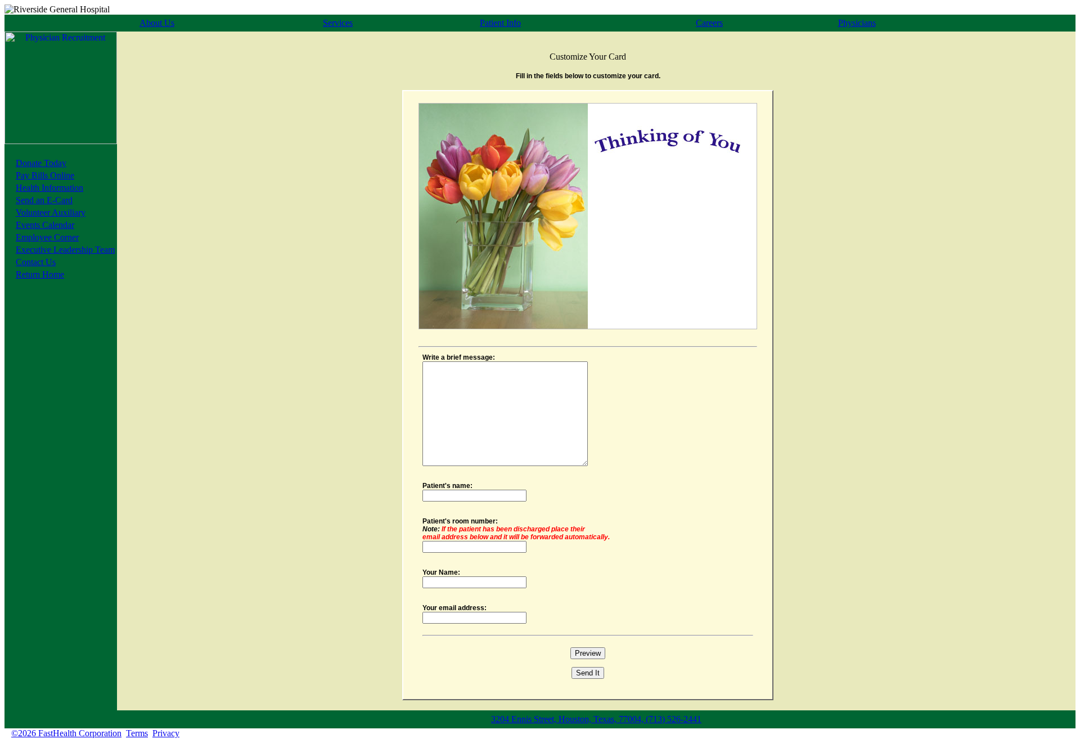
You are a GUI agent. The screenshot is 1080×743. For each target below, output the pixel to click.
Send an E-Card (44, 200)
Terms (137, 733)
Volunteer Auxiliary (51, 212)
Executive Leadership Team (65, 249)
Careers (709, 23)
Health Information (49, 188)
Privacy (165, 733)
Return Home (40, 274)
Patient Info (500, 23)
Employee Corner (47, 237)
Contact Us (36, 262)
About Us (157, 23)
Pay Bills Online (45, 175)
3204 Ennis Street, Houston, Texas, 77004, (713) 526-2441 (596, 719)
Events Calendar (45, 225)
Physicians (857, 23)
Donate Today (41, 163)
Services (338, 23)
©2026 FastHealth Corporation (66, 733)
